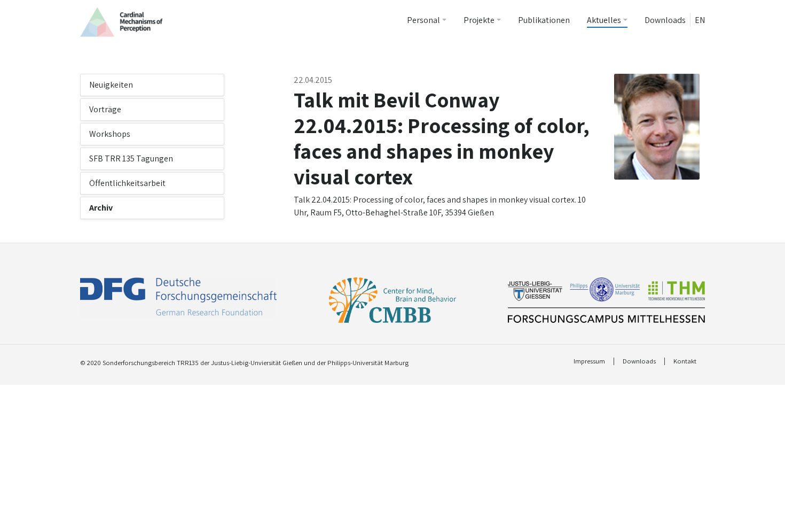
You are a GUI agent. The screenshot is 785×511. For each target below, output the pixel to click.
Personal (423, 20)
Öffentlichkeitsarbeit (127, 183)
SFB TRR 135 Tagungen (131, 158)
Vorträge (105, 109)
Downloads (665, 20)
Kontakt (684, 361)
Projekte (479, 20)
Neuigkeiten (111, 84)
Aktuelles (604, 20)
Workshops (109, 134)
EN (700, 20)
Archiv (101, 207)
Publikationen (544, 20)
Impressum (589, 361)
